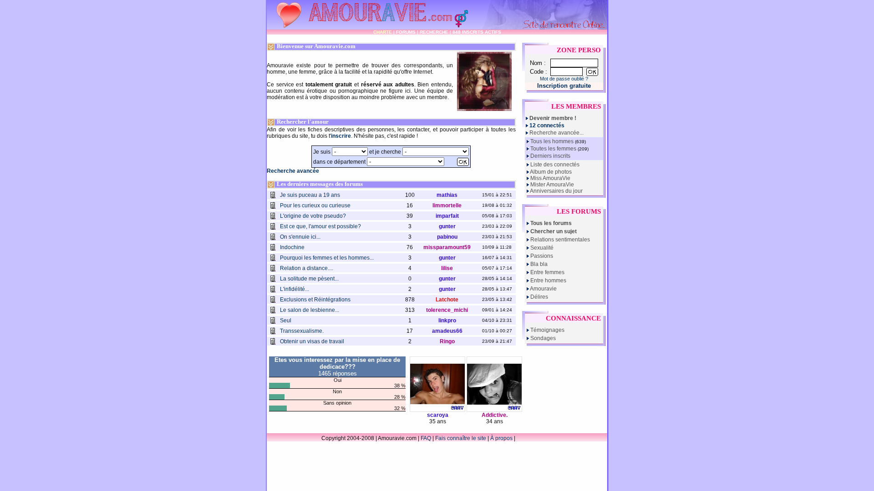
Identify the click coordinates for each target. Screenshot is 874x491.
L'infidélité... (294, 289)
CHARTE (382, 32)
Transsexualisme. (302, 331)
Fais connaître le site (460, 438)
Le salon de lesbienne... (309, 310)
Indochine (292, 247)
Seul (285, 320)
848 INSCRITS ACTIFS (476, 32)
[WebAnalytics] (535, 438)
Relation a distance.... (306, 268)
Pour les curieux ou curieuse (315, 205)
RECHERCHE (434, 32)
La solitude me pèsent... (309, 279)
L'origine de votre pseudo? (313, 216)
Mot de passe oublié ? (564, 78)
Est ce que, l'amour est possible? (320, 226)
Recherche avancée (293, 171)
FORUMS (406, 32)
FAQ (426, 438)
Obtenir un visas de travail (312, 341)
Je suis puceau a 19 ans (310, 195)
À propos (501, 438)
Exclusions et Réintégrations (315, 299)
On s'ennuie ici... (300, 237)
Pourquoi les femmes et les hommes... (327, 258)
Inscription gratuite (564, 85)
